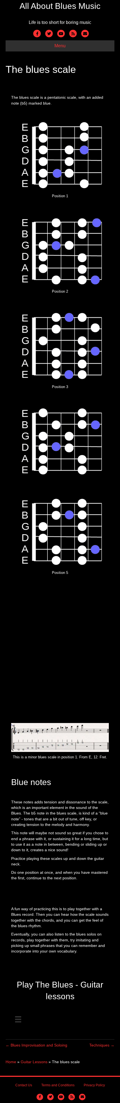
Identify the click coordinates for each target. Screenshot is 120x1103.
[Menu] (18, 1019)
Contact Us (23, 1085)
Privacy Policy (94, 1085)
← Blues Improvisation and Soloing (36, 1045)
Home (11, 1062)
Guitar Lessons (34, 1062)
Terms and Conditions (58, 1085)
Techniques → (101, 1045)
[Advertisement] (60, 652)
